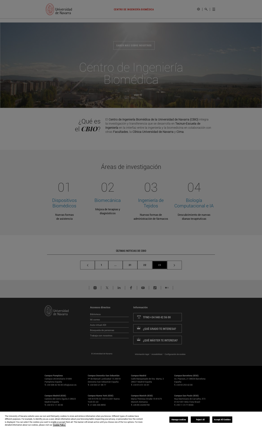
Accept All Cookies (222, 419)
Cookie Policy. (59, 424)
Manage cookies (178, 419)
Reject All (200, 419)
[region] (131, 420)
